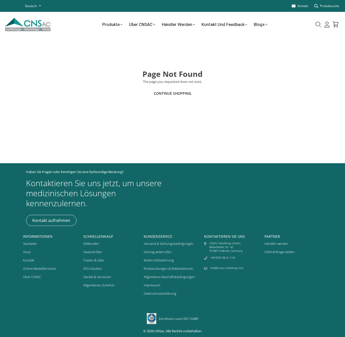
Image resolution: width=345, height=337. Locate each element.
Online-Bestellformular (39, 268)
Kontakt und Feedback (223, 24)
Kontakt (28, 260)
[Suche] (318, 24)
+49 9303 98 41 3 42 (222, 257)
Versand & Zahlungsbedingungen (168, 243)
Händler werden (177, 24)
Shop (27, 252)
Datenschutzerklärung (160, 293)
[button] (335, 24)
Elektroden (91, 243)
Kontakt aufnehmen (51, 220)
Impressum (152, 285)
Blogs (259, 24)
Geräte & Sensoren (97, 277)
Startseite (30, 243)
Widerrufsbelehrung (159, 260)
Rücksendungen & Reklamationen (168, 268)
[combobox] (36, 6)
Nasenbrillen (92, 252)
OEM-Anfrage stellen (279, 252)
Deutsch (31, 6)
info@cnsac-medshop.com (226, 268)
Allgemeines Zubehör (99, 285)
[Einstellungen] (327, 24)
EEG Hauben (92, 268)
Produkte (111, 24)
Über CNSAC (141, 24)
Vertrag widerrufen (157, 252)
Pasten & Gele (93, 260)
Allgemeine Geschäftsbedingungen (169, 277)
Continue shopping (172, 93)
